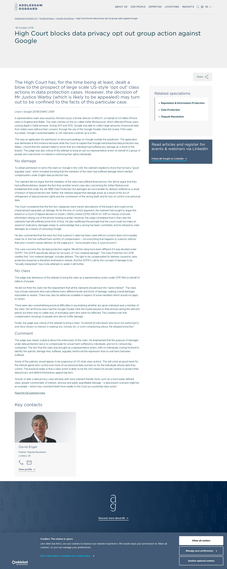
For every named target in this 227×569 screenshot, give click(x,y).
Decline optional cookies (201, 560)
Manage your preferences (199, 550)
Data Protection (170, 109)
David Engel (28, 447)
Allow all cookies (201, 540)
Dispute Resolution (172, 116)
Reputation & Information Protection (183, 103)
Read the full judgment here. (30, 392)
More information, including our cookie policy (65, 556)
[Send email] (29, 463)
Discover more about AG (112, 518)
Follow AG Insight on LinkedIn (168, 158)
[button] (121, 7)
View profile (26, 469)
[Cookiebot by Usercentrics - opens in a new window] (20, 563)
